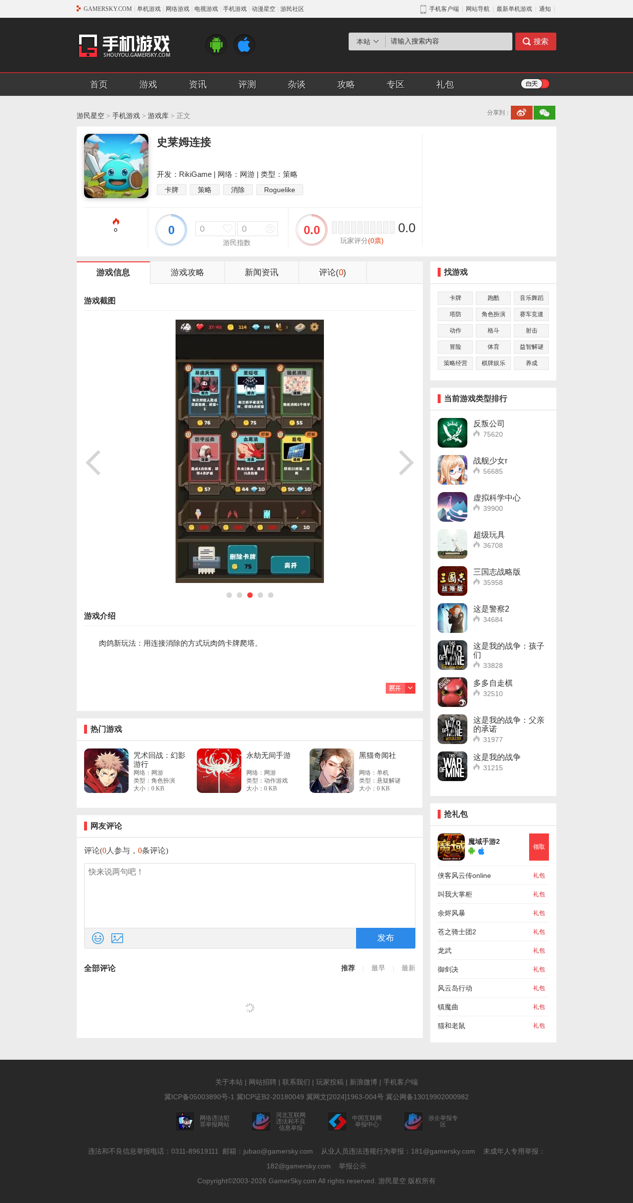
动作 (455, 330)
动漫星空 (263, 8)
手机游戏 (235, 8)
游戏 (148, 84)
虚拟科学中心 (497, 498)
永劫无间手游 (268, 755)
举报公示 (352, 1166)
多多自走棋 (493, 683)
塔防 (455, 314)
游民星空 (90, 116)
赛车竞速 (531, 314)
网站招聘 (262, 1082)
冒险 (455, 346)
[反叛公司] (452, 433)
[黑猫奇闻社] (332, 770)
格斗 (493, 330)
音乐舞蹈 (531, 297)
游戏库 (158, 116)
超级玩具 (489, 535)
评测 (247, 84)
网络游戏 (177, 8)
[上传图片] (117, 938)
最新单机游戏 (514, 8)
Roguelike (279, 190)
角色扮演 (493, 314)
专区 (396, 84)
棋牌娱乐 (493, 363)
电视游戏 (206, 8)
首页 (99, 84)
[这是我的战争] (452, 766)
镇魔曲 (448, 1007)
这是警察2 (491, 609)
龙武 (445, 950)
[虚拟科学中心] (452, 507)
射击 (532, 330)
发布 (385, 938)
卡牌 (172, 190)
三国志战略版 (497, 572)
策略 (205, 190)
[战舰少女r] (452, 470)
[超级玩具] (452, 544)
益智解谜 (531, 346)
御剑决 (448, 969)
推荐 (348, 968)
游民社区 (292, 8)
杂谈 (297, 84)
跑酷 (493, 297)
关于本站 (229, 1082)
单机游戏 (149, 8)
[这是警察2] (452, 618)
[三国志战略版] (452, 581)
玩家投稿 (330, 1082)
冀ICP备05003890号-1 (199, 1097)
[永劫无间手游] (219, 770)
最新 (408, 968)
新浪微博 (363, 1082)
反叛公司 (489, 423)
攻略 (346, 84)
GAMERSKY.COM (108, 8)
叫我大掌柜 (455, 894)
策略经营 (455, 363)
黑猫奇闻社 (377, 755)
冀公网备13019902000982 (427, 1097)
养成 (532, 363)
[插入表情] (98, 938)
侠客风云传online (464, 875)
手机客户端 (400, 1082)
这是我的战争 (497, 757)
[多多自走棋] (452, 692)
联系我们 (296, 1082)
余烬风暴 (451, 913)
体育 (493, 346)
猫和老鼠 (451, 1026)
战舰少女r (490, 460)
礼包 (445, 84)
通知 (545, 8)
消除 (238, 190)
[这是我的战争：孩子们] (452, 655)
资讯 (198, 84)
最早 (378, 968)
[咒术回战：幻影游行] (106, 770)
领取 (539, 846)
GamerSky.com (292, 1181)
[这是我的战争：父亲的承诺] (452, 729)
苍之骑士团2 (457, 932)
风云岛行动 (455, 988)
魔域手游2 (484, 841)
